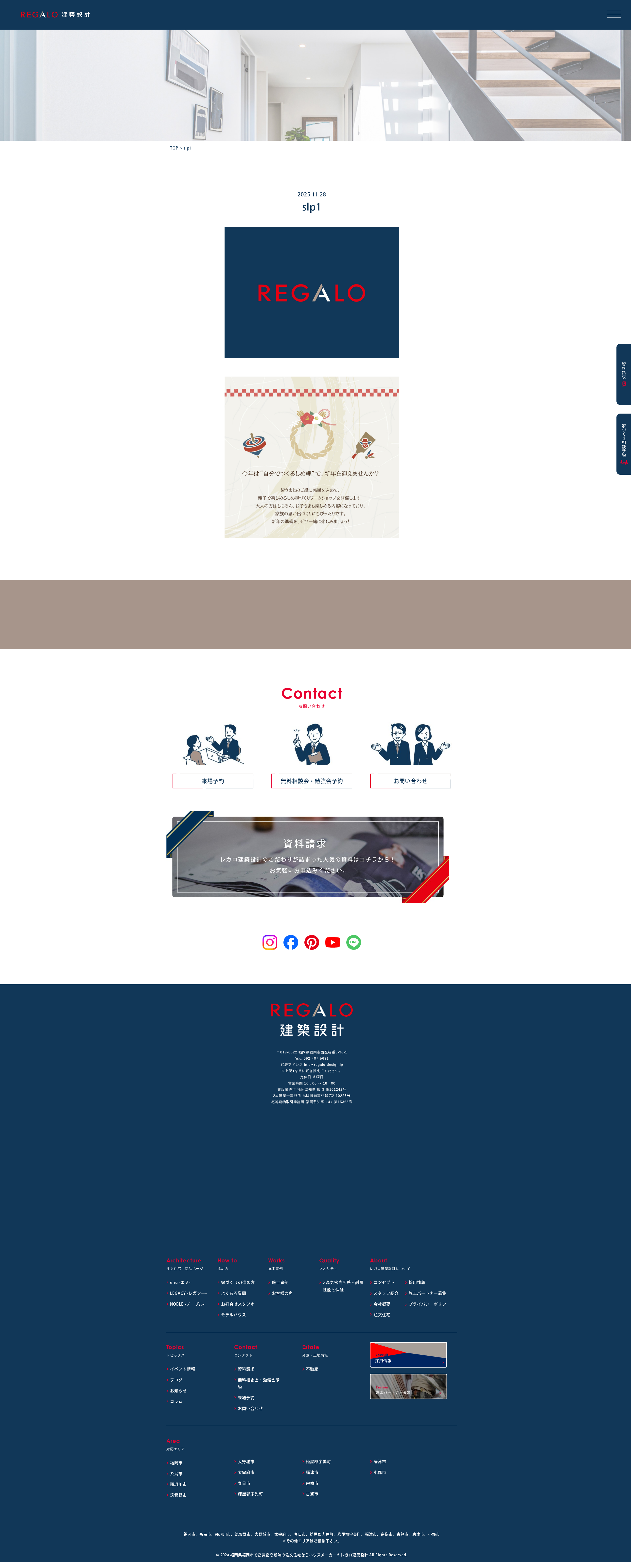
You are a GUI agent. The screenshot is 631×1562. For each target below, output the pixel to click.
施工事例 (280, 1282)
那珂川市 (178, 1484)
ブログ (176, 1380)
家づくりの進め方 (238, 1282)
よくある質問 (233, 1293)
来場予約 (213, 781)
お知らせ (178, 1391)
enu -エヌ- (180, 1282)
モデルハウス (233, 1315)
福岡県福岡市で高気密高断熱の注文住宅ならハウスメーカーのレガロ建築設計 (299, 1555)
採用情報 (417, 1282)
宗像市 (312, 1483)
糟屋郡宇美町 (318, 1462)
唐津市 (380, 1462)
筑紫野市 (178, 1495)
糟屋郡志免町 (250, 1494)
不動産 (312, 1369)
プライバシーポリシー (430, 1304)
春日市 (244, 1483)
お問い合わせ (411, 781)
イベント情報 (182, 1369)
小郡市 (380, 1472)
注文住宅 (382, 1315)
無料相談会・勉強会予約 (312, 781)
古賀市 (312, 1494)
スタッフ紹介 (386, 1293)
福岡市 (176, 1463)
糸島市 (176, 1474)
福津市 (312, 1472)
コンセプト (384, 1282)
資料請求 (246, 1369)
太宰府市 (246, 1472)
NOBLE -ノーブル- (187, 1304)
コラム (176, 1401)
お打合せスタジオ (238, 1304)
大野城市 (246, 1462)
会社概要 (382, 1304)
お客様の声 (282, 1293)
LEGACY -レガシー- (188, 1293)
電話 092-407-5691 (312, 1058)
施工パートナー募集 (427, 1293)
